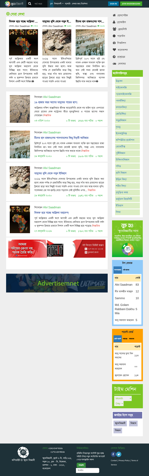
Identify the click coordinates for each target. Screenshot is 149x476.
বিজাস (133, 423)
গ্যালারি (67, 3)
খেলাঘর (121, 64)
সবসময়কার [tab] (117, 270)
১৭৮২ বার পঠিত (85, 231)
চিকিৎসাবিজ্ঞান (122, 160)
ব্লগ (51, 3)
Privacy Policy (124, 461)
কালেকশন (122, 50)
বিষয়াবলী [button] (58, 3)
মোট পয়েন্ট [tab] (117, 339)
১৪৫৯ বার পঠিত (85, 120)
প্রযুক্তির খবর (122, 192)
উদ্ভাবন (119, 81)
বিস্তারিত (47, 115)
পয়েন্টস (120, 36)
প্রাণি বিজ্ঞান (121, 173)
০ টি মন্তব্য (71, 120)
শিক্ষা (118, 212)
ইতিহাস (119, 205)
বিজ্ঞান (118, 430)
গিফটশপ (121, 43)
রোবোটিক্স (120, 146)
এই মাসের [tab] (126, 270)
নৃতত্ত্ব (118, 127)
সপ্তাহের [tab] (125, 339)
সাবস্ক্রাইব (81, 465)
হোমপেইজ (122, 15)
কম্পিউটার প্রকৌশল (125, 140)
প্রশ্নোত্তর (120, 57)
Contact (114, 461)
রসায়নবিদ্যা (121, 107)
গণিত (118, 166)
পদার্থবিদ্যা (121, 101)
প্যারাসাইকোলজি (123, 94)
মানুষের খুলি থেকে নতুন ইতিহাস (56, 21)
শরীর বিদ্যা (121, 186)
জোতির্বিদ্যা (121, 114)
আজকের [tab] (131, 339)
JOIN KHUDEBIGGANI (131, 3)
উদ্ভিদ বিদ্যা (121, 179)
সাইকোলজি (121, 87)
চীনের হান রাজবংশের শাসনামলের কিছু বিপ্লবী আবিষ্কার (90, 21)
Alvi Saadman (52, 97)
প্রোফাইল (121, 22)
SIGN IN (113, 3)
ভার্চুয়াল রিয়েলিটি (124, 199)
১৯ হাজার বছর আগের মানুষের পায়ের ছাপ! (56, 102)
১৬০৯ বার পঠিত (85, 156)
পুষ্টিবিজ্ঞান (120, 153)
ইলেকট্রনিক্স (121, 133)
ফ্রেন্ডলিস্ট (122, 29)
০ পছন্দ (99, 120)
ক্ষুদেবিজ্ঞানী (120, 423)
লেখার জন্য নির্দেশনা (79, 3)
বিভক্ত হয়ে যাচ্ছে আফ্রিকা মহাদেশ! (23, 21)
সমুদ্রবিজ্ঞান (121, 120)
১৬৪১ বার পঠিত (85, 195)
